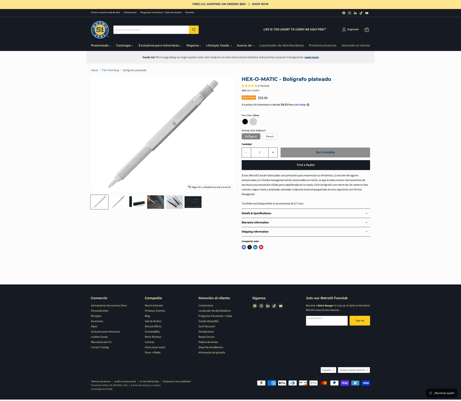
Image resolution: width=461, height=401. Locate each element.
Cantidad (247, 144)
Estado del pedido (208, 321)
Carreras (149, 342)
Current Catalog (100, 347)
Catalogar (124, 45)
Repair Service (206, 336)
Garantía (189, 13)
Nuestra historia (154, 305)
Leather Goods (99, 336)
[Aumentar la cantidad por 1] (273, 152)
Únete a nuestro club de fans (105, 13)
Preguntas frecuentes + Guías (215, 316)
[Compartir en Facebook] (244, 247)
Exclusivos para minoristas (159, 45)
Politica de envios (208, 342)
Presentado (100, 45)
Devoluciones (206, 331)
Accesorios (97, 321)
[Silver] (253, 121)
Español (327, 370)
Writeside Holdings (141, 385)
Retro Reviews (153, 336)
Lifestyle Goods (218, 45)
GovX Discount (206, 326)
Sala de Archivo (153, 321)
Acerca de (245, 45)
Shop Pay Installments (210, 347)
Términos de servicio (101, 381)
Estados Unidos (352, 370)
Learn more (312, 57)
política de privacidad (125, 381)
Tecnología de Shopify (102, 389)
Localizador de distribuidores (281, 45)
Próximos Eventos (322, 45)
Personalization (99, 310)
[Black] (245, 121)
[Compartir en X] (249, 247)
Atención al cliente (356, 45)
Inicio (94, 70)
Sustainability (152, 331)
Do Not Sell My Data (149, 381)
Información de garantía (211, 352)
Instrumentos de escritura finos (109, 305)
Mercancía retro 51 (101, 342)
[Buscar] (194, 30)
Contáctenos (130, 13)
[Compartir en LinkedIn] (255, 247)
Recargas (96, 316)
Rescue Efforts (153, 326)
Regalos (193, 45)
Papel (94, 326)
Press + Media (152, 352)
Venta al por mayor (155, 347)
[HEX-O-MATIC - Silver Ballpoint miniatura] (99, 202)
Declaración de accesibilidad (177, 381)
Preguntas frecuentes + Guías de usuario (161, 13)
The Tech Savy (110, 70)
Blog (147, 316)
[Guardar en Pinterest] (261, 247)
